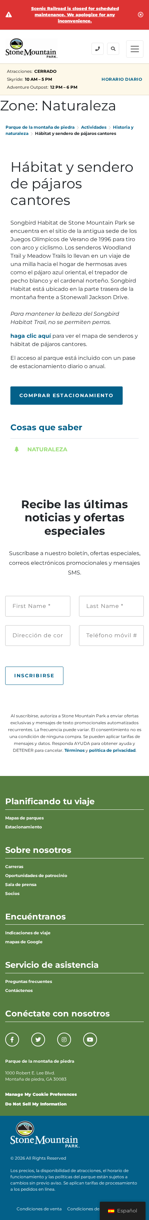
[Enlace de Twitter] (38, 1039)
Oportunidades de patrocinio (36, 875)
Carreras (14, 866)
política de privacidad (112, 750)
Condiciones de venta (39, 1208)
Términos (74, 750)
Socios (12, 893)
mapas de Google (24, 941)
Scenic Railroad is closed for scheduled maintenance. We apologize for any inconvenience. (75, 14)
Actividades (93, 127)
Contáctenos (19, 990)
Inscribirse (34, 675)
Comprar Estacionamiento (66, 395)
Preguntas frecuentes (28, 981)
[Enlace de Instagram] (64, 1039)
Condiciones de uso (87, 1208)
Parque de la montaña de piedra (40, 127)
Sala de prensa (20, 884)
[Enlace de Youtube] (90, 1039)
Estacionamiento (23, 826)
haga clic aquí (30, 336)
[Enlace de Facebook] (12, 1039)
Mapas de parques (24, 817)
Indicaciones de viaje (28, 932)
